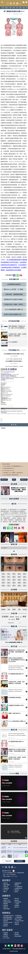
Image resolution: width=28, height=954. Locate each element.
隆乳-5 (14, 585)
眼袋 (14, 7)
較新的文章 (4, 479)
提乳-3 (24, 579)
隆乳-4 (14, 582)
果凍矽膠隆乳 (18, 902)
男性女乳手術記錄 (7, 922)
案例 (11, 7)
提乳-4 (24, 582)
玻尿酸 (16, 891)
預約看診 (17, 932)
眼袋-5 (3, 585)
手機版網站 (19, 861)
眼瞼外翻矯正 (6, 884)
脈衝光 (5, 891)
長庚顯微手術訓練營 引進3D (16, 705)
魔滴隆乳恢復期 (7, 902)
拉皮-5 (8, 585)
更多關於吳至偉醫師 (14, 524)
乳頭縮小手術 (6, 900)
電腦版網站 (8, 861)
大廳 (9, 609)
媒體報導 (17, 616)
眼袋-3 (3, 579)
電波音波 (17, 889)
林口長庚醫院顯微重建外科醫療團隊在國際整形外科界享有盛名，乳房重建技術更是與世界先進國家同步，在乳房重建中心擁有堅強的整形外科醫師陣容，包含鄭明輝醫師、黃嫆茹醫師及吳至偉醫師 (14, 265)
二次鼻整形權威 (18, 917)
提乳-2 (24, 576)
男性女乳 (17, 898)
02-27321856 (11, 874)
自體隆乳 (17, 905)
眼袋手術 (5, 883)
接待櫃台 (3, 609)
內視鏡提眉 (6, 888)
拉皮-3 (8, 579)
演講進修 (5, 934)
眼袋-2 (3, 576)
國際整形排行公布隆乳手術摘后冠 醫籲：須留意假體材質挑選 (14, 300)
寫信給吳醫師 (18, 936)
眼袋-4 (3, 582)
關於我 (6, 7)
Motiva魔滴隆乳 (13, 342)
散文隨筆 (5, 936)
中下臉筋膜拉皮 (18, 886)
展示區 (14, 609)
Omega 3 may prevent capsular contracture (15, 690)
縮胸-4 (19, 582)
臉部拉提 (13, 619)
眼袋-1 (3, 573)
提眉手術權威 (18, 919)
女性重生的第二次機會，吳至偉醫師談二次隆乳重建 (14, 305)
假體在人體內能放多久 (14, 713)
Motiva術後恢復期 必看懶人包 (14, 309)
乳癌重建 (5, 905)
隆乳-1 (14, 573)
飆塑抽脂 (5, 898)
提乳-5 (24, 585)
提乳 (24, 7)
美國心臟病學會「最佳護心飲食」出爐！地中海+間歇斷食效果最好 (17, 327)
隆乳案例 (5, 903)
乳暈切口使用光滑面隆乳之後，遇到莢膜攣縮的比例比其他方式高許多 (14, 315)
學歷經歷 (5, 932)
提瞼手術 (5, 886)
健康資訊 (12, 616)
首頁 (3, 7)
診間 (19, 609)
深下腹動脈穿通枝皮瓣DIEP (14, 11)
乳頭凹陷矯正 (6, 908)
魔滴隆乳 (7, 518)
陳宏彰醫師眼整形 (7, 919)
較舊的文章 (24, 479)
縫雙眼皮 (17, 884)
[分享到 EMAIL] (21, 276)
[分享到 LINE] (18, 276)
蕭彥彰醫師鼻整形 (7, 917)
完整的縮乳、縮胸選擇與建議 (14, 294)
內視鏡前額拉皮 (18, 888)
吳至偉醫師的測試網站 (14, 284)
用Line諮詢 (6, 937)
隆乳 (21, 14)
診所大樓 (24, 609)
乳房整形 (17, 14)
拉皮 (17, 7)
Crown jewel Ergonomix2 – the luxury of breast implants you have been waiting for (16, 667)
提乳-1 (24, 573)
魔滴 (20, 7)
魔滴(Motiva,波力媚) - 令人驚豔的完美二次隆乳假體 (14, 290)
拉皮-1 (8, 573)
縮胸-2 (19, 576)
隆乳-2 (14, 576)
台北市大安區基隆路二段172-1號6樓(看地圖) (13, 872)
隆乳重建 (5, 920)
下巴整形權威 (18, 915)
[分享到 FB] (15, 276)
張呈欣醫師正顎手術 (8, 915)
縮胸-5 (19, 585)
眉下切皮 (5, 889)
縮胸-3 (19, 579)
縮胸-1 (19, 573)
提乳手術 (17, 907)
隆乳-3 (14, 579)
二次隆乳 (13, 518)
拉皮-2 (8, 576)
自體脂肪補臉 (18, 883)
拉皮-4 (8, 582)
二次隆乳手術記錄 (19, 920)
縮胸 (5, 520)
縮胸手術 (5, 907)
